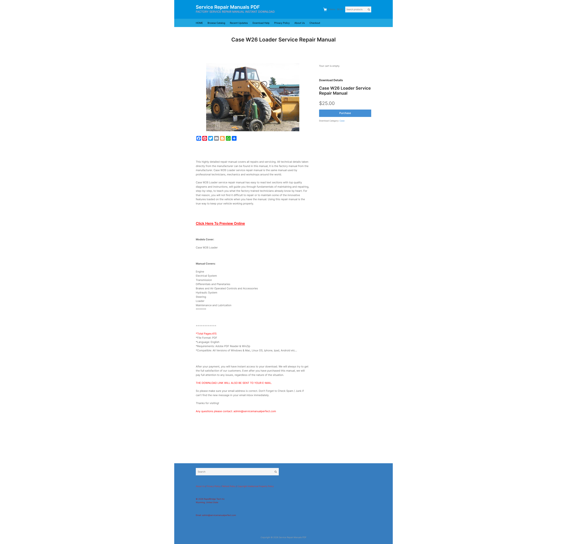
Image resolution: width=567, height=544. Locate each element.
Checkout (314, 22)
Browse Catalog (216, 22)
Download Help (260, 22)
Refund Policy (229, 486)
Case (342, 121)
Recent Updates (239, 22)
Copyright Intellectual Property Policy (255, 486)
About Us (299, 22)
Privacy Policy (282, 22)
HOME (199, 22)
